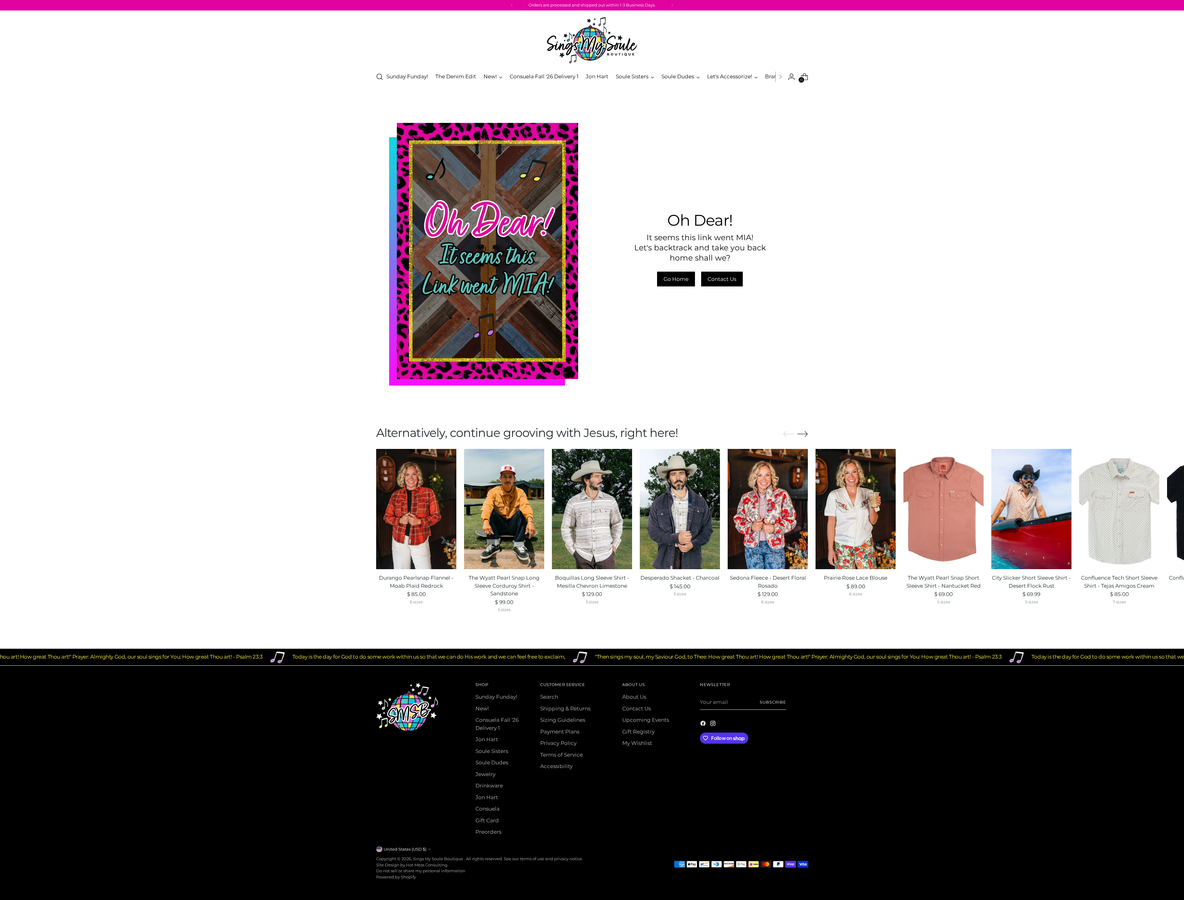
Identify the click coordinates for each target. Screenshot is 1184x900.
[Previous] (512, 5)
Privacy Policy (558, 743)
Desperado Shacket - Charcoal (679, 578)
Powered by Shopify (396, 876)
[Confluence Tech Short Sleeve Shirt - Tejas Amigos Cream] (1119, 509)
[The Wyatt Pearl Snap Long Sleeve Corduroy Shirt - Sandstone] (504, 509)
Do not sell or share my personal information (420, 870)
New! (482, 708)
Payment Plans (559, 732)
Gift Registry (638, 732)
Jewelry (485, 774)
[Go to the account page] (791, 77)
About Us (634, 697)
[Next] (672, 5)
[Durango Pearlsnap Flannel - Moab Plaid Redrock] (416, 509)
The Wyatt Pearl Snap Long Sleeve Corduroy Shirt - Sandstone (504, 586)
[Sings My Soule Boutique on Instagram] (713, 724)
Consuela (487, 809)
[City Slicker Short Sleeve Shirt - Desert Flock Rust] (1031, 509)
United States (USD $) (405, 849)
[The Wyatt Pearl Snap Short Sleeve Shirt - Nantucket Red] (943, 509)
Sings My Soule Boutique (438, 858)
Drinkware (489, 786)
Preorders (488, 832)
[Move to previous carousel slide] (788, 434)
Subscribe (773, 702)
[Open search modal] (379, 77)
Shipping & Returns (565, 708)
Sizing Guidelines (562, 720)
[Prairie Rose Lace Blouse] (856, 509)
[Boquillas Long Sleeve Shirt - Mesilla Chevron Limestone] (592, 509)
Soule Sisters (491, 751)
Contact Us (636, 708)
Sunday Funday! (496, 697)
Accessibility (556, 766)
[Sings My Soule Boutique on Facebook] (703, 724)
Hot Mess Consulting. (427, 864)
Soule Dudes (491, 762)
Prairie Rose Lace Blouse (855, 578)
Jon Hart (486, 739)
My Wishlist (637, 743)
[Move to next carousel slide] (802, 434)
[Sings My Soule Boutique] (592, 40)
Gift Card (487, 820)
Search (549, 697)
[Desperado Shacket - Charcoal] (680, 509)
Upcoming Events (645, 720)
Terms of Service (561, 755)
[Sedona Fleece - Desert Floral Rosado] (768, 509)
